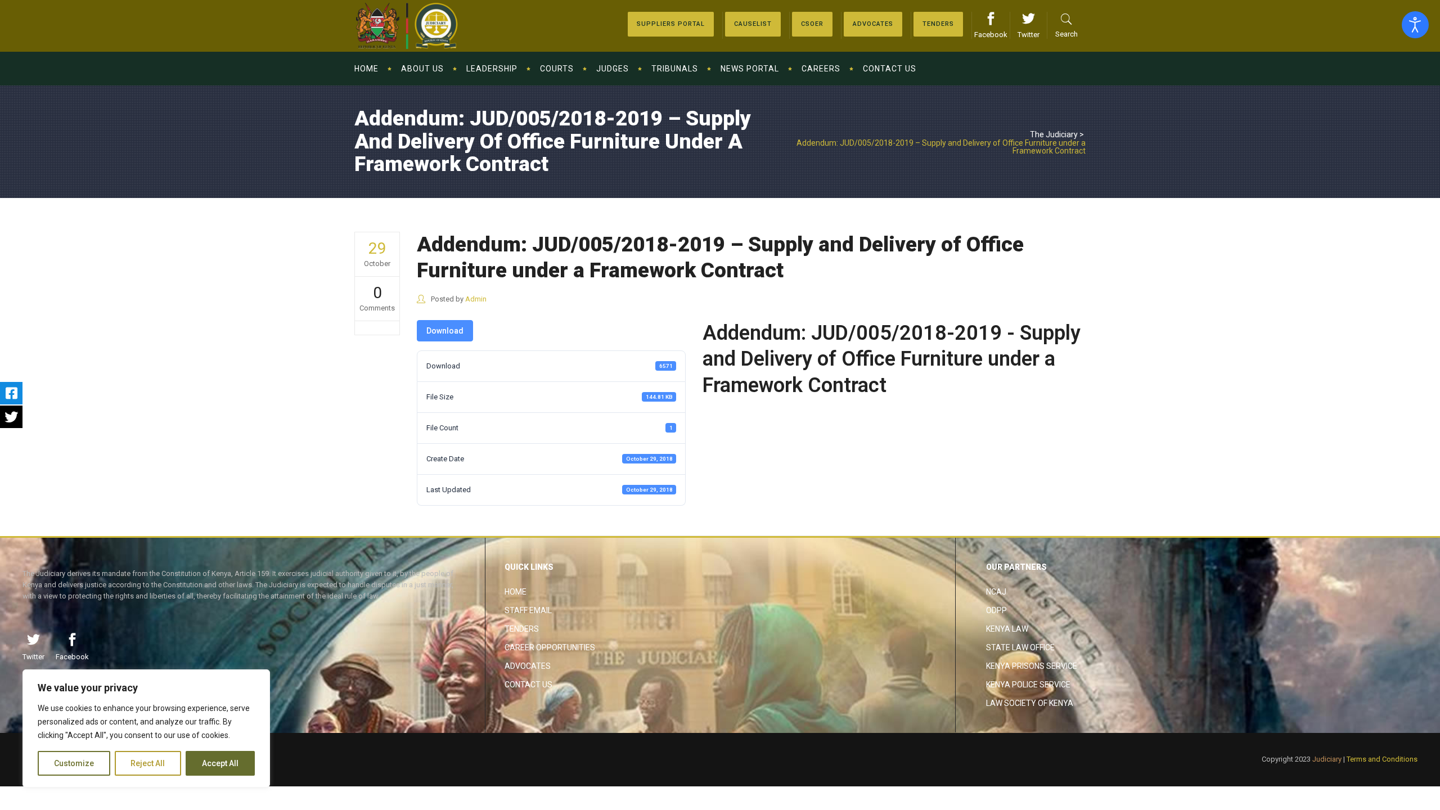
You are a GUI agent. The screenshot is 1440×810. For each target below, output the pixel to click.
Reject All (147, 763)
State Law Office (1020, 647)
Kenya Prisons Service (1031, 666)
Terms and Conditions (1382, 759)
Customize (74, 763)
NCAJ (996, 591)
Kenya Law (1007, 628)
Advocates (528, 666)
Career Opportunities (550, 647)
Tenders (522, 628)
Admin (476, 299)
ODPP (996, 610)
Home (515, 591)
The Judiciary (1054, 134)
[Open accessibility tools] (1415, 24)
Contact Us (528, 684)
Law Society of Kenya (1029, 703)
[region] (146, 728)
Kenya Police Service (1028, 684)
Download (445, 330)
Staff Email (528, 610)
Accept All (220, 763)
